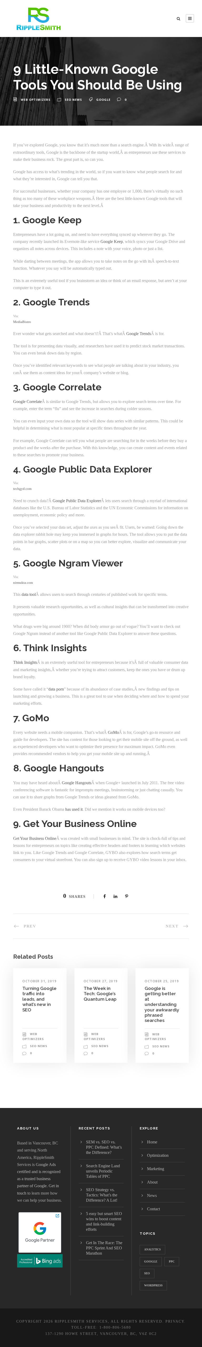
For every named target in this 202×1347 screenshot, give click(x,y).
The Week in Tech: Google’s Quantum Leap (100, 994)
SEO (147, 1273)
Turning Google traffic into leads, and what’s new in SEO (39, 999)
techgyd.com (22, 489)
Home (152, 1142)
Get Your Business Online (34, 838)
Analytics (152, 1249)
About (152, 1182)
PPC (172, 1261)
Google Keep (111, 241)
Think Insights (25, 662)
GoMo (113, 732)
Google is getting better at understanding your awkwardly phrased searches (162, 1004)
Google (103, 100)
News (152, 1195)
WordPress (153, 1285)
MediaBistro (22, 322)
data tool (29, 594)
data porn (56, 689)
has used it (74, 809)
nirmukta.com (23, 583)
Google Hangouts (76, 783)
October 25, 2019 (162, 981)
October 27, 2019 (101, 981)
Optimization (158, 1155)
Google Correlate (27, 401)
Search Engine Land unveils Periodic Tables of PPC (103, 1171)
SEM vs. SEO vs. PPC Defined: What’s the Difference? (104, 1147)
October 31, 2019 (39, 981)
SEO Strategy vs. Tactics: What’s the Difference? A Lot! (101, 1194)
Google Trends (138, 333)
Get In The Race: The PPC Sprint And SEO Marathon (104, 1247)
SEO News (73, 100)
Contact (153, 1209)
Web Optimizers (35, 100)
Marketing (155, 1168)
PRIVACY (174, 1321)
